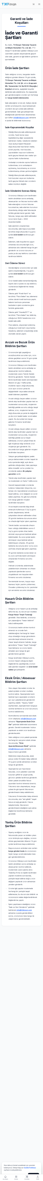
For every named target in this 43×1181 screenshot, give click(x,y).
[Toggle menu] (39, 4)
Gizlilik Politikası (30, 1168)
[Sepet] (33, 4)
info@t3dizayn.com (21, 118)
